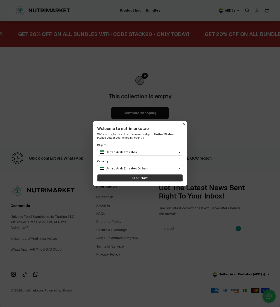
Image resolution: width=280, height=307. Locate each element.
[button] (140, 152)
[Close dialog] (184, 124)
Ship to (102, 145)
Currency (102, 161)
